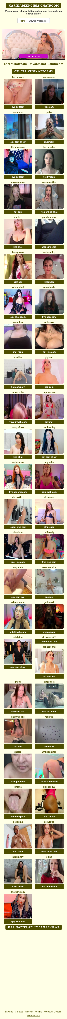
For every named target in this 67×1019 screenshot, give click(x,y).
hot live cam (49, 351)
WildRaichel (18, 287)
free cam (49, 106)
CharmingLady (18, 891)
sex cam (49, 386)
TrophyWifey (49, 427)
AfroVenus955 (49, 637)
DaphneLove (49, 392)
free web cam (49, 561)
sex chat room (18, 316)
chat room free (49, 851)
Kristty (18, 681)
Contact (19, 1011)
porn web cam (49, 491)
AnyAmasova (18, 182)
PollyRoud (49, 821)
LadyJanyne (18, 77)
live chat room (49, 886)
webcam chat (49, 246)
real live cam (18, 561)
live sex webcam (18, 491)
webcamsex (49, 631)
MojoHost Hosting (33, 1011)
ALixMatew (49, 497)
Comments (55, 64)
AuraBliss (18, 322)
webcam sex (17, 711)
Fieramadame (18, 147)
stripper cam (18, 781)
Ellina (49, 856)
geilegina (18, 821)
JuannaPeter (49, 77)
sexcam (18, 746)
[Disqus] (33, 970)
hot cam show (49, 456)
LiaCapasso (18, 252)
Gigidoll (49, 357)
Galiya (49, 112)
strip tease (18, 886)
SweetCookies (49, 182)
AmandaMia (49, 287)
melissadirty (49, 252)
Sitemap (9, 1011)
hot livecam (49, 176)
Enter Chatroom (15, 64)
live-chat (18, 456)
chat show (49, 816)
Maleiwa (49, 716)
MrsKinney (18, 856)
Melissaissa (18, 462)
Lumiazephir (18, 392)
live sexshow (49, 316)
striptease (49, 526)
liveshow (49, 281)
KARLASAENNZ (49, 646)
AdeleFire (18, 637)
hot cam (18, 211)
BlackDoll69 (49, 786)
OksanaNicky (49, 567)
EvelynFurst (18, 427)
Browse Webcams (38, 20)
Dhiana (18, 786)
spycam (49, 596)
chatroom (49, 141)
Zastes (17, 751)
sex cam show (18, 141)
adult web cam (18, 631)
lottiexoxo (49, 322)
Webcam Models (52, 1011)
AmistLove (18, 112)
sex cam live (17, 596)
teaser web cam (18, 526)
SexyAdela (18, 567)
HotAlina (18, 357)
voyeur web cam (18, 421)
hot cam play (18, 386)
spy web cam (18, 921)
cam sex (18, 281)
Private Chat (37, 64)
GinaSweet (49, 681)
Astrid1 (18, 217)
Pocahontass (49, 217)
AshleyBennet (18, 602)
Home (22, 20)
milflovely (49, 532)
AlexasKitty (18, 497)
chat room (18, 351)
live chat (17, 246)
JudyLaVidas (49, 147)
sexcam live (49, 676)
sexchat (49, 421)
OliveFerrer (18, 532)
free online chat (49, 211)
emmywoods (18, 716)
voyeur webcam (49, 781)
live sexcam (18, 106)
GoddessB (49, 602)
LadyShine (49, 462)
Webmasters (33, 1015)
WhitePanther (49, 751)
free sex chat (49, 711)
